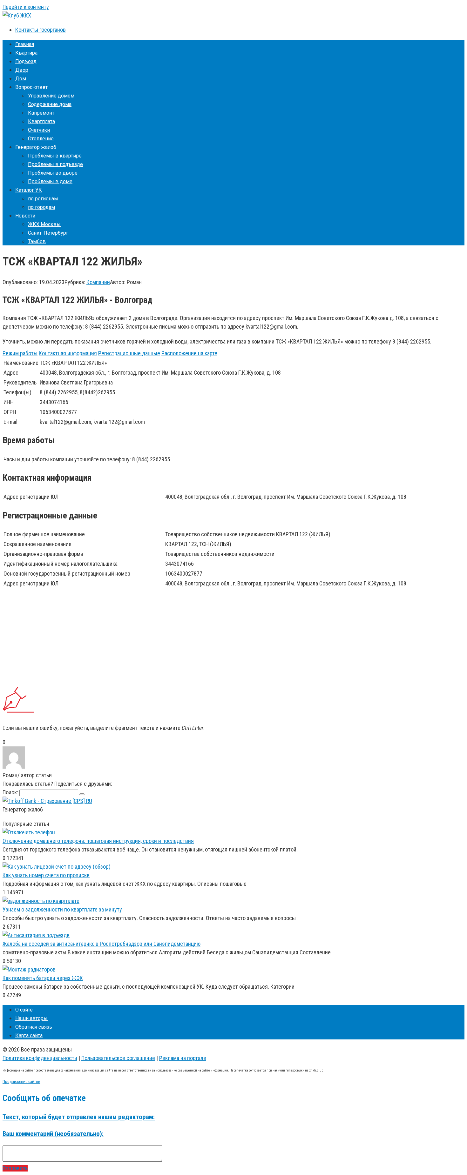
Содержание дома (49, 104)
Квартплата (41, 121)
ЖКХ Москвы (44, 224)
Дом (20, 79)
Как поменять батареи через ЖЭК (43, 978)
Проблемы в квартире (55, 156)
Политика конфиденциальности (40, 1058)
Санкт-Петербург (48, 233)
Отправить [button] (15, 1168)
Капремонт (41, 113)
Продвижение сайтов (21, 1081)
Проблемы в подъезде (55, 164)
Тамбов (37, 241)
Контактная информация (68, 353)
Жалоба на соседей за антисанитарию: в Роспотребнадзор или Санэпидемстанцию (101, 943)
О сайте (24, 1010)
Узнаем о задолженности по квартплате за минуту (62, 909)
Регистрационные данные (129, 353)
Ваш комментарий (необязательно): (53, 1134)
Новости (25, 216)
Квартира (26, 53)
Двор (21, 70)
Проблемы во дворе (53, 173)
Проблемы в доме (50, 181)
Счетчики (39, 130)
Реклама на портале (182, 1058)
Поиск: (11, 792)
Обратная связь (33, 1027)
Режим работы (20, 353)
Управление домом (51, 96)
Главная (24, 44)
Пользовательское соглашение (118, 1058)
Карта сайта (29, 1035)
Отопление (41, 139)
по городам (41, 207)
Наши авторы (31, 1018)
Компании (98, 282)
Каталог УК (28, 190)
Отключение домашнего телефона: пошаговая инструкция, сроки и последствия (98, 841)
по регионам (43, 199)
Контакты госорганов (40, 29)
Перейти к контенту (26, 6)
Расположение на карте (189, 353)
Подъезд (26, 61)
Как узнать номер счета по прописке (46, 875)
